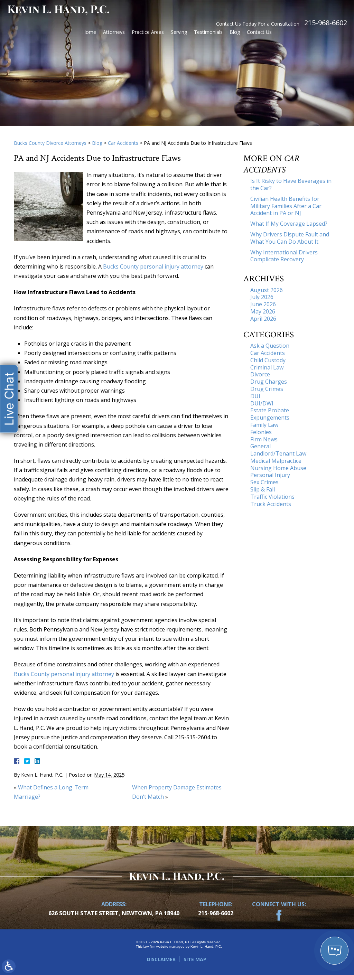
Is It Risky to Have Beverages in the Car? (291, 184)
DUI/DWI (261, 403)
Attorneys (114, 32)
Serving (179, 32)
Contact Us (259, 32)
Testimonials (208, 32)
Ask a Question (269, 345)
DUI (255, 396)
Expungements (269, 417)
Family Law (264, 425)
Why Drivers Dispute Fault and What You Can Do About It (289, 238)
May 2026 (262, 311)
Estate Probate (269, 410)
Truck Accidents (270, 504)
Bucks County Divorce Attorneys (50, 143)
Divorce (260, 374)
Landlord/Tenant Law (278, 453)
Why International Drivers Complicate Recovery (284, 256)
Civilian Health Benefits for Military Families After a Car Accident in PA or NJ (286, 206)
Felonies (261, 432)
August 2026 (266, 290)
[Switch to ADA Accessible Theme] (9, 966)
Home (89, 32)
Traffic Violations (272, 496)
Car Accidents (123, 143)
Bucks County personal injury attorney (153, 266)
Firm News (264, 439)
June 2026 (263, 304)
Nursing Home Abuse (278, 468)
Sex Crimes (264, 482)
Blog (235, 32)
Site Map (195, 959)
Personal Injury (270, 475)
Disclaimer (161, 959)
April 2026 (263, 318)
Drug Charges (268, 381)
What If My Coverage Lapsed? (288, 223)
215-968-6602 (325, 22)
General (260, 446)
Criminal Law (266, 367)
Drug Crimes (266, 389)
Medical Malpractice (275, 461)
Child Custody (268, 360)
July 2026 (261, 297)
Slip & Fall (262, 489)
